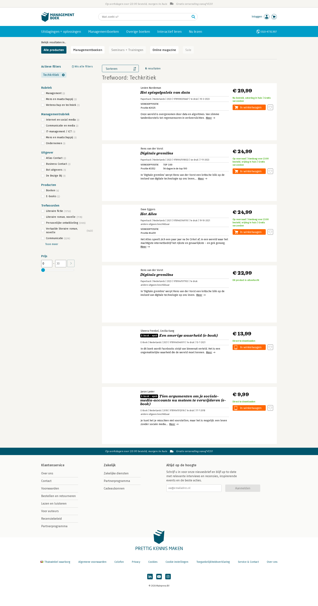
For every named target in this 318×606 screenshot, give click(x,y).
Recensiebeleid (51, 518)
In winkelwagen (251, 107)
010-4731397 (269, 31)
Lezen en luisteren (54, 503)
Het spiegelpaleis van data (165, 92)
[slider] (43, 270)
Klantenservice (52, 465)
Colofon (119, 561)
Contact (46, 481)
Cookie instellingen (177, 561)
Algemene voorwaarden (92, 561)
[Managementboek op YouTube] (159, 576)
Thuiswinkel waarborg (57, 561)
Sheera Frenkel (150, 330)
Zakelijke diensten (116, 473)
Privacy (136, 561)
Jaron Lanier (148, 391)
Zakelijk (110, 465)
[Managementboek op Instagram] (168, 576)
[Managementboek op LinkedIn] (150, 576)
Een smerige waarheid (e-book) (179, 335)
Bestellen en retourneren (58, 496)
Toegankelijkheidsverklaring (213, 561)
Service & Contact (248, 561)
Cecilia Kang (167, 330)
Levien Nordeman (151, 87)
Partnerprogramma (54, 526)
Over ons (47, 473)
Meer (209, 117)
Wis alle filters (84, 66)
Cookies (153, 561)
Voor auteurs (50, 511)
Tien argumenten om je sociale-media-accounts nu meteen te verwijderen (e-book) (183, 400)
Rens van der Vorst (152, 148)
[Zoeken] (193, 16)
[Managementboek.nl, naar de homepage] (57, 20)
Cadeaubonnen (114, 488)
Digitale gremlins (156, 153)
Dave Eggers (148, 209)
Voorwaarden (50, 488)
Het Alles (148, 214)
